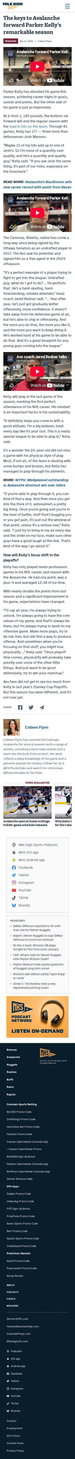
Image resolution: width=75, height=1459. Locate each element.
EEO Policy (13, 1435)
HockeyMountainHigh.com (23, 1326)
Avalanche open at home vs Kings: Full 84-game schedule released (26, 823)
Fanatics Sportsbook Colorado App (27, 1164)
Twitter (24, 875)
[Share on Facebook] (20, 707)
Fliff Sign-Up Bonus (18, 1208)
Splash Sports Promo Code (23, 1238)
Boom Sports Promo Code (22, 1223)
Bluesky (24, 905)
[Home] (12, 6)
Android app (18, 1366)
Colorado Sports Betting (22, 1104)
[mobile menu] (67, 6)
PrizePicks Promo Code (21, 1216)
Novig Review (15, 1275)
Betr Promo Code (17, 1231)
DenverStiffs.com (17, 1318)
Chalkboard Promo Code (21, 1246)
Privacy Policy (15, 1450)
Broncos (12, 1049)
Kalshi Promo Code (18, 1261)
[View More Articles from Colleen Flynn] (11, 727)
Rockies (12, 1072)
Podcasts (13, 1292)
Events (11, 1299)
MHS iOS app (28, 852)
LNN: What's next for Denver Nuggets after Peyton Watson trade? (37, 957)
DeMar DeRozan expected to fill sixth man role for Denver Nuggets (37, 928)
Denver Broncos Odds (19, 1178)
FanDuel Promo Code (19, 1134)
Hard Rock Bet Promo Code (23, 1126)
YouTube (25, 890)
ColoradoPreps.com (19, 1333)
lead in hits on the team (28, 126)
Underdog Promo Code (20, 1201)
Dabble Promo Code (19, 1193)
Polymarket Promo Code (22, 1268)
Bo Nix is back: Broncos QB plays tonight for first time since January (36, 947)
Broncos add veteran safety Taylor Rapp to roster (39, 976)
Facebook (26, 868)
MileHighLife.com (17, 1341)
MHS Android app (32, 860)
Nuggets (12, 1064)
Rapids (11, 1094)
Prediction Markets (19, 1253)
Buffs (10, 1079)
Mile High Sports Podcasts (38, 845)
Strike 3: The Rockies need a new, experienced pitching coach (34, 985)
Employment (14, 1428)
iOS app (15, 1358)
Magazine (13, 1305)
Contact (11, 1420)
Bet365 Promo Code (19, 1111)
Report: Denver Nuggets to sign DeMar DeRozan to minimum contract (38, 937)
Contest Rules (15, 1443)
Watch (11, 1285)
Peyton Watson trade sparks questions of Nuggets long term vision (38, 966)
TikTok (23, 898)
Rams (10, 1086)
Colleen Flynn (45, 41)
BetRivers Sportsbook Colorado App (28, 1171)
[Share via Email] (41, 707)
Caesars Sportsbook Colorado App (27, 1141)
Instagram (26, 883)
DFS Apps (13, 1186)
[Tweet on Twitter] (31, 707)
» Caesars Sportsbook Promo (24, 1149)
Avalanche (10, 41)
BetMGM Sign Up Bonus (21, 1156)
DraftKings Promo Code (21, 1119)
